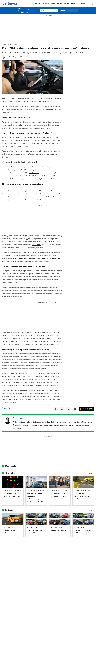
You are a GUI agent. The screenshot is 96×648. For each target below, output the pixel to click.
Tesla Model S (36, 245)
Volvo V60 (44, 259)
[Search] (91, 3)
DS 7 (11, 256)
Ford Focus (23, 259)
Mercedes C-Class (34, 259)
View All (90, 473)
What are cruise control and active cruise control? (19, 162)
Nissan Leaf (56, 259)
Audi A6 (16, 259)
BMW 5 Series (34, 173)
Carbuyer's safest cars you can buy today (16, 117)
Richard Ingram (14, 57)
